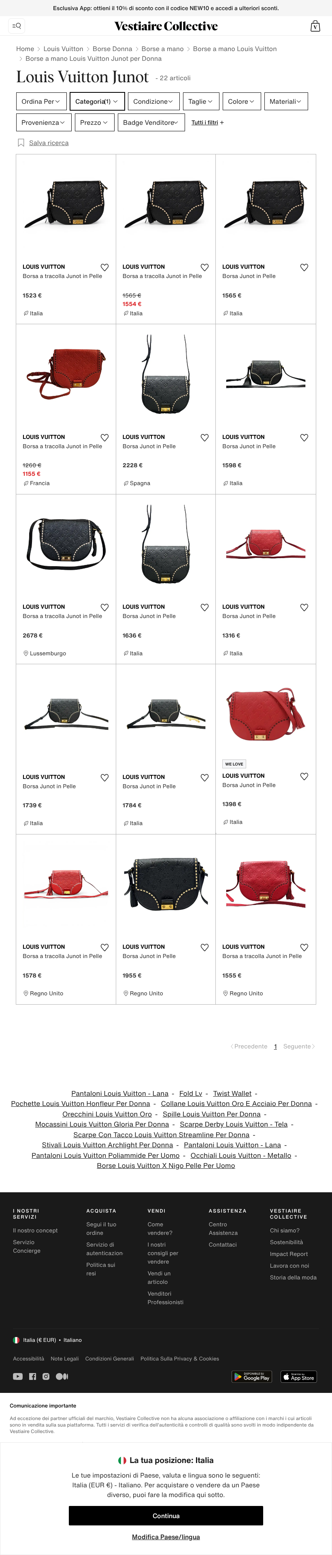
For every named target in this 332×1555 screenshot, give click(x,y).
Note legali (65, 1358)
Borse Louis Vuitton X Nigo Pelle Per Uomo (166, 1166)
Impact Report (289, 1254)
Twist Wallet (232, 1094)
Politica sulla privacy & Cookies (179, 1358)
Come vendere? (159, 1228)
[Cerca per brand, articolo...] (16, 26)
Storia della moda (293, 1277)
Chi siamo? (285, 1230)
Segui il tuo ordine (101, 1228)
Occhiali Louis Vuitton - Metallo (241, 1156)
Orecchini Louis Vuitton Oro (107, 1114)
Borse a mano (163, 48)
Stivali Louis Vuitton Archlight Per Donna (107, 1145)
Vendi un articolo (158, 1277)
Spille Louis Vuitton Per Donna (212, 1114)
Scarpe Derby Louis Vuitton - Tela (233, 1124)
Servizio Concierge (26, 1246)
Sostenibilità (286, 1242)
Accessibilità (28, 1358)
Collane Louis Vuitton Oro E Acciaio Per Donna (236, 1104)
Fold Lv (190, 1094)
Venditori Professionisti (165, 1298)
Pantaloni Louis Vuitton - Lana (119, 1094)
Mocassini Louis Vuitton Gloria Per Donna (102, 1124)
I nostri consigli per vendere (162, 1253)
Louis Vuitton (63, 48)
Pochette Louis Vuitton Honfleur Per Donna (80, 1104)
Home (25, 48)
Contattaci (223, 1245)
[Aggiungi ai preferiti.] (105, 267)
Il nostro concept (35, 1230)
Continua (166, 1516)
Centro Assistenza (223, 1228)
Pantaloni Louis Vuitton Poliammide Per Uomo (106, 1156)
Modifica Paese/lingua (166, 1537)
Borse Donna (112, 48)
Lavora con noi (289, 1266)
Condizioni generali (109, 1358)
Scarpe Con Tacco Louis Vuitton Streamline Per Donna (161, 1135)
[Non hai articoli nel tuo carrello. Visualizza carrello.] (315, 26)
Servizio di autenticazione (106, 1249)
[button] (315, 26)
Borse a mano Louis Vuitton (235, 48)
